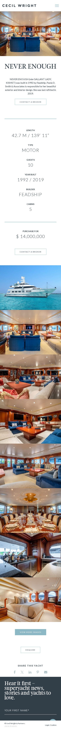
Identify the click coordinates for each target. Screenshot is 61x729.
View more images (30, 632)
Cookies (53, 725)
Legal (47, 725)
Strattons (13, 726)
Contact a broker (30, 102)
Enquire (30, 34)
